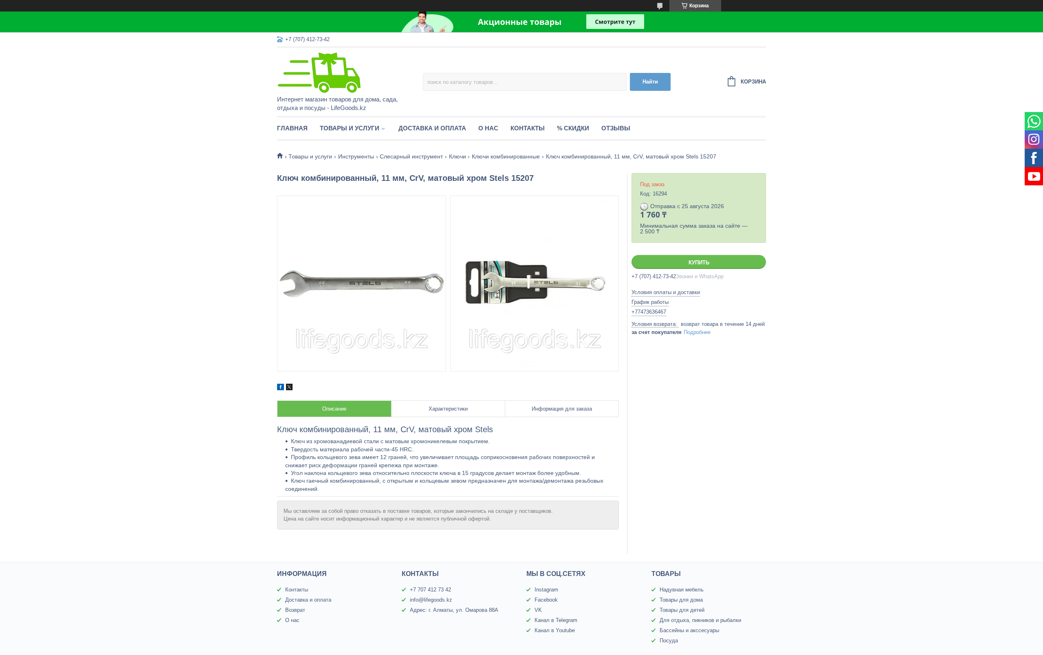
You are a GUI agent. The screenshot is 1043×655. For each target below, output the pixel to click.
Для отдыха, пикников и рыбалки (700, 620)
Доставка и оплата (432, 128)
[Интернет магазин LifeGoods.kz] (348, 72)
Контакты (527, 128)
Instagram (546, 590)
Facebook (546, 600)
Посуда (669, 640)
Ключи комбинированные (506, 156)
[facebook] (280, 388)
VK (538, 610)
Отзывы (615, 128)
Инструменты (356, 156)
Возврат (295, 610)
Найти (650, 82)
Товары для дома (681, 600)
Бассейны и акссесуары (689, 630)
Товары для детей (682, 610)
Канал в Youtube (555, 630)
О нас (488, 128)
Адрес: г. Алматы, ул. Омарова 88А (454, 610)
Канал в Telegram (556, 620)
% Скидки (573, 128)
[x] (289, 388)
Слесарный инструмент (411, 156)
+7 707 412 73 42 (430, 590)
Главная (292, 128)
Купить (699, 262)
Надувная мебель (682, 590)
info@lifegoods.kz (431, 600)
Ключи (457, 156)
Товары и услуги (349, 128)
